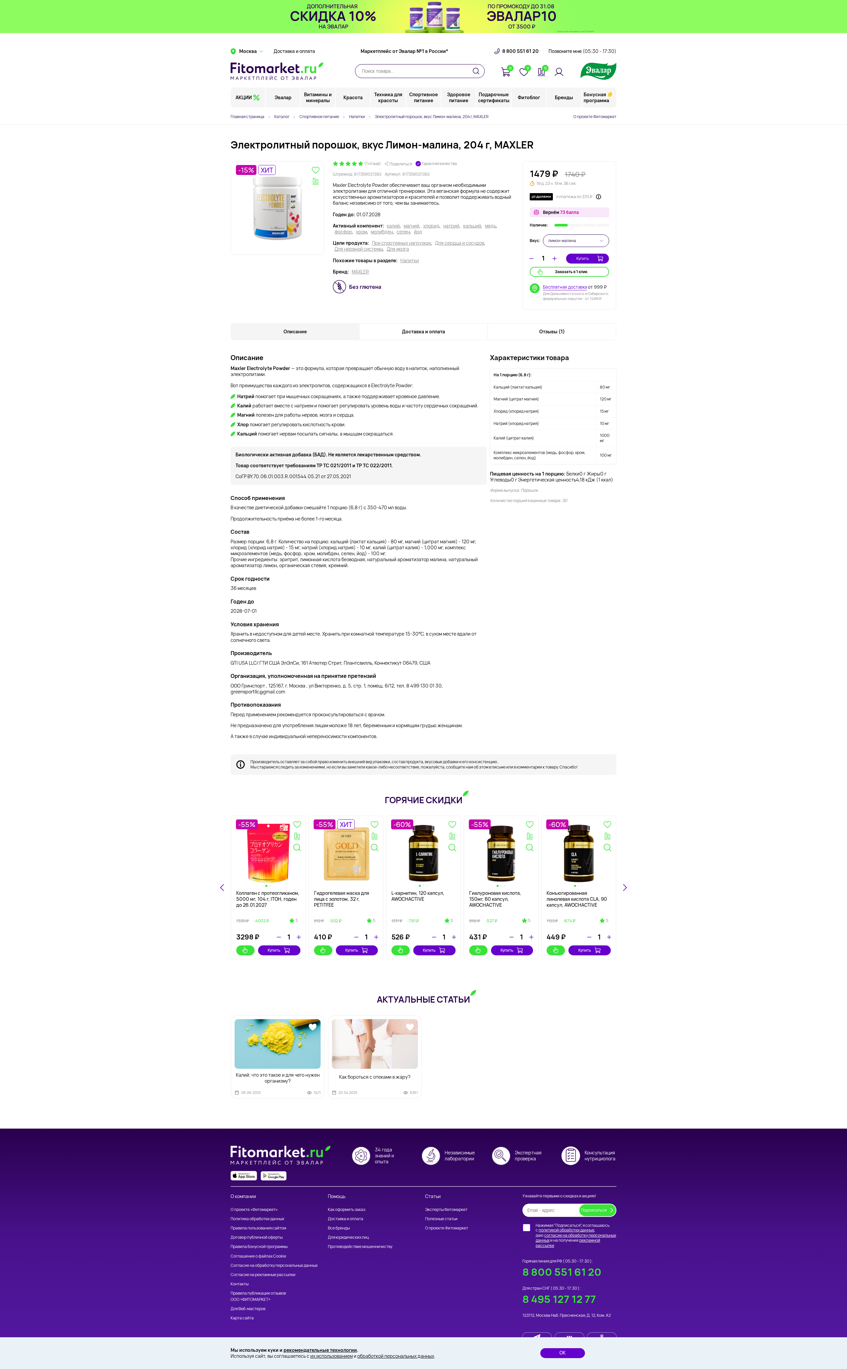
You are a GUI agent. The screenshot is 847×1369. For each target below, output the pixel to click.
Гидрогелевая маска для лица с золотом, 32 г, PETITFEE (341, 899)
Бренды (564, 97)
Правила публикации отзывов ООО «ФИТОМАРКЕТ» (258, 1296)
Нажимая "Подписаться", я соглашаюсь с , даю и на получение (576, 1235)
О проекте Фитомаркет (594, 116)
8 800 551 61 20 (520, 51)
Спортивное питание (423, 97)
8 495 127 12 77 (559, 1299)
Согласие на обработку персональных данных (274, 1265)
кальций (472, 226)
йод (418, 232)
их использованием (331, 1356)
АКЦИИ (244, 97)
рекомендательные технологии (320, 1350)
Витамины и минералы (318, 97)
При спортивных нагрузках (401, 243)
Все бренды (339, 1228)
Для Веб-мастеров (248, 1308)
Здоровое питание (458, 97)
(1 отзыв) (372, 163)
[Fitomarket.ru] (277, 71)
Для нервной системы (358, 249)
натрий (451, 226)
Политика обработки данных (257, 1219)
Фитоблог (529, 97)
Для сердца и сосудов (459, 243)
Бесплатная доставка (565, 287)
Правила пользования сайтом (258, 1228)
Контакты (239, 1284)
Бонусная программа (596, 97)
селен (403, 232)
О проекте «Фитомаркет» (254, 1209)
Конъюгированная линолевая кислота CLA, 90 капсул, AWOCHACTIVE (577, 899)
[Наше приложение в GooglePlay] (273, 1176)
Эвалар (283, 97)
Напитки (409, 261)
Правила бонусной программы (259, 1246)
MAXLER (360, 272)
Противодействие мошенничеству (360, 1246)
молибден (382, 232)
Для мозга (398, 249)
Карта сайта (242, 1318)
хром (361, 232)
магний (411, 226)
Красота (353, 97)
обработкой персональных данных (395, 1356)
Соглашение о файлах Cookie (258, 1256)
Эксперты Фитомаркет (446, 1209)
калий (393, 226)
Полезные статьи (441, 1219)
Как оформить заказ (346, 1209)
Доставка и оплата (294, 51)
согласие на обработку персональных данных (576, 1237)
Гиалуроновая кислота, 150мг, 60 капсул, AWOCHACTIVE (495, 899)
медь (490, 226)
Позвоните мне (582, 51)
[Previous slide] (222, 887)
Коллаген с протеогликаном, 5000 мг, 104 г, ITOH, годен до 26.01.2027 (267, 899)
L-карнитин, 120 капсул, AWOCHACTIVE (417, 896)
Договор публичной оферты (257, 1237)
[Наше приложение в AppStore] (244, 1176)
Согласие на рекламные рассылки (263, 1274)
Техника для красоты (388, 97)
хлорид (431, 226)
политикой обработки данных (566, 1230)
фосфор (343, 232)
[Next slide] (625, 887)
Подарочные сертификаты (494, 97)
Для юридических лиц (348, 1237)
